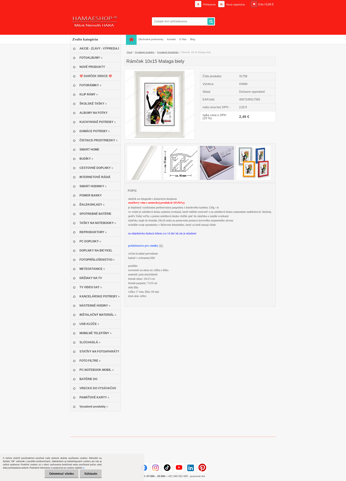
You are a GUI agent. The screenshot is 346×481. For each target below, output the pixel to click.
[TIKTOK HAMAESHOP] (167, 467)
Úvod (129, 52)
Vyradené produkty (144, 52)
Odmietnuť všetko (61, 473)
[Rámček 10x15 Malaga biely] (160, 70)
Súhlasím (90, 473)
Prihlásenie (209, 4)
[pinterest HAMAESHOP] (202, 467)
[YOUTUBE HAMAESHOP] (178, 467)
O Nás (183, 39)
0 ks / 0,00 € (266, 4)
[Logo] (95, 21)
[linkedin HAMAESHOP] (190, 467)
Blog (192, 39)
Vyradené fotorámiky (168, 52)
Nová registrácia (235, 4)
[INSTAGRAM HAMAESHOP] (155, 467)
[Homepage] (132, 39)
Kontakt (171, 39)
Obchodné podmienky (150, 39)
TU (161, 245)
